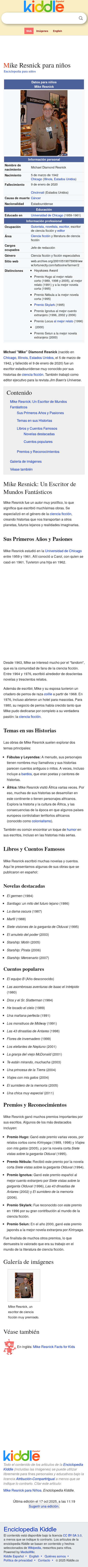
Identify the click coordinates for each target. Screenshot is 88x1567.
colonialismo (41, 820)
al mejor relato (63, 321)
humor (71, 829)
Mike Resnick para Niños (22, 1490)
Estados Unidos (64, 179)
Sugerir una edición (44, 1506)
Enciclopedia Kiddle (30, 1528)
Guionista (37, 226)
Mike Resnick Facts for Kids (54, 1346)
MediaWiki (27, 1552)
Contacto (44, 1560)
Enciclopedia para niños (20, 71)
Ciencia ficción (40, 235)
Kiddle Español (14, 1556)
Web (29, 31)
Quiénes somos (55, 1556)
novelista (51, 226)
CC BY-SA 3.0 (72, 1535)
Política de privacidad (18, 1560)
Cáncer (36, 198)
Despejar (72, 18)
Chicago (36, 179)
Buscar (81, 18)
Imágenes (42, 31)
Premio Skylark (44, 304)
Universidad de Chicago (47, 215)
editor (61, 230)
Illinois (48, 179)
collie (48, 693)
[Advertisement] (44, 47)
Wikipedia (34, 1547)
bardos (26, 773)
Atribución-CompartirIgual (35, 1478)
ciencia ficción (32, 374)
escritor (64, 226)
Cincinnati (37, 192)
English (57, 31)
